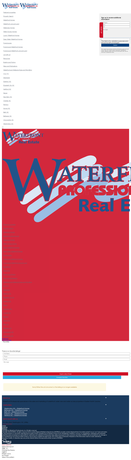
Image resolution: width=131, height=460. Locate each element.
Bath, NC (6, 112)
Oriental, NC (7, 101)
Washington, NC (8, 124)
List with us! (6, 54)
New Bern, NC (7, 97)
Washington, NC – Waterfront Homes (16, 408)
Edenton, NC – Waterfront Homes (15, 413)
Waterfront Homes (9, 20)
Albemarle (6, 78)
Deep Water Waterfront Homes (13, 39)
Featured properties (9, 12)
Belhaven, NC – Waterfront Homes (16, 410)
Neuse (5, 93)
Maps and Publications (10, 66)
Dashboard (5, 338)
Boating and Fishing (9, 62)
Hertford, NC (7, 89)
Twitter (4, 425)
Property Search (8, 16)
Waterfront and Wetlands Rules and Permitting (17, 70)
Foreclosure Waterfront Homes (13, 47)
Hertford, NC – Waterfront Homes (15, 415)
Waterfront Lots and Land (11, 24)
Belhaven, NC (7, 116)
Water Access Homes (10, 31)
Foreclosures (7, 43)
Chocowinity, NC (8, 120)
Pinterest (4, 429)
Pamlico (5, 104)
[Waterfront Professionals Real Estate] (7, 443)
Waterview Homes (9, 28)
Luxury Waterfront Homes (11, 35)
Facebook (4, 427)
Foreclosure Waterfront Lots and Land (15, 51)
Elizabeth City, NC (8, 85)
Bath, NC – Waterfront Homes (14, 412)
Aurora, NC (6, 108)
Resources (6, 58)
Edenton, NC (7, 81)
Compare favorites (62, 377)
